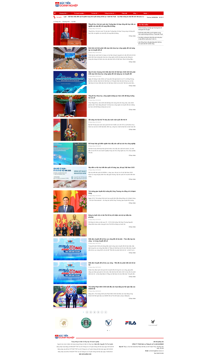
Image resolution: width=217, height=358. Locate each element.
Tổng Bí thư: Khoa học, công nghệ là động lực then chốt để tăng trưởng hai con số (111, 97)
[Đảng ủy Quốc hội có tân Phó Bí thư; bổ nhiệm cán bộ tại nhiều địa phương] (70, 225)
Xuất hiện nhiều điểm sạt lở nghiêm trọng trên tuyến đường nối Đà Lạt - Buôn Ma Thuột (77, 16)
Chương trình (66, 21)
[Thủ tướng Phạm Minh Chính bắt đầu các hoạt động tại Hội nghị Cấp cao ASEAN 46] (70, 296)
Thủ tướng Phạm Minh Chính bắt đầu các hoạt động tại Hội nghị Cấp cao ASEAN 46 (111, 288)
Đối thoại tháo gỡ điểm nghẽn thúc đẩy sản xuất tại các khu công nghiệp (111, 143)
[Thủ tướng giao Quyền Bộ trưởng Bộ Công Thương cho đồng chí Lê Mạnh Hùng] (70, 201)
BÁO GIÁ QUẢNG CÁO (85, 354)
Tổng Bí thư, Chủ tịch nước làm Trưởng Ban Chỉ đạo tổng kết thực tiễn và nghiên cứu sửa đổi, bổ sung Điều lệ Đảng (111, 25)
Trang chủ (58, 21)
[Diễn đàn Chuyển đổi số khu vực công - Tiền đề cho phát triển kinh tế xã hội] (70, 273)
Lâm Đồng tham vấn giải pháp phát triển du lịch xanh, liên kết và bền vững (150, 43)
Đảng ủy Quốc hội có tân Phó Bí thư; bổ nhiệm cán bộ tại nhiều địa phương (109, 216)
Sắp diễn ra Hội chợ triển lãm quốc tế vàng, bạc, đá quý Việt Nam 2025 (111, 167)
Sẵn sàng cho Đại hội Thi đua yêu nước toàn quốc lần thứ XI (107, 120)
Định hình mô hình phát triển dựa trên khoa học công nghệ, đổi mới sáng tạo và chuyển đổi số (111, 49)
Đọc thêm (133, 36)
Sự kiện (73, 21)
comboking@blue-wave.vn (156, 350)
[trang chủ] (64, 336)
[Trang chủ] (66, 4)
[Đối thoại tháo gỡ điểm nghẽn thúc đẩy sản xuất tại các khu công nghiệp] (70, 153)
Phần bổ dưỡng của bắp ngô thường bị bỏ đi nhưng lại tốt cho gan (150, 28)
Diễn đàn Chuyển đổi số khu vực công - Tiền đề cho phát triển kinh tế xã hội (111, 264)
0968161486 (160, 353)
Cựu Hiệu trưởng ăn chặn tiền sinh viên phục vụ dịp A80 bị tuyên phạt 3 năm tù (125, 16)
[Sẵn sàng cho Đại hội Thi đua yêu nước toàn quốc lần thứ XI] (70, 129)
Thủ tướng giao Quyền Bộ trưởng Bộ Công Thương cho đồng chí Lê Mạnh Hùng (112, 192)
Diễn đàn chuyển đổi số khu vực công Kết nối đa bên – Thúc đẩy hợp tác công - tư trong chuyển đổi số (111, 240)
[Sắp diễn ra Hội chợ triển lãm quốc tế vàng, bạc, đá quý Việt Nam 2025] (70, 177)
